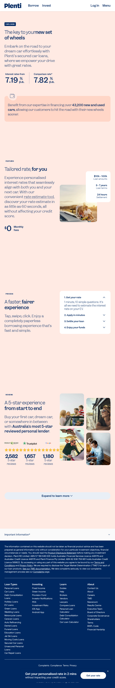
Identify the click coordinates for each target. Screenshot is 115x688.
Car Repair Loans (12, 653)
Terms (90, 622)
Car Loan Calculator (69, 622)
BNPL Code (92, 626)
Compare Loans (67, 605)
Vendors (64, 598)
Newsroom (92, 602)
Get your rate (93, 675)
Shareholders (93, 619)
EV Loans (8, 605)
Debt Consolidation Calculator (69, 617)
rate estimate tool (39, 196)
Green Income (39, 591)
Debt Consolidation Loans (13, 597)
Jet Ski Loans (10, 636)
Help (62, 591)
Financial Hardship (96, 629)
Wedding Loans (11, 612)
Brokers (63, 595)
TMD (89, 598)
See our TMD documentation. (37, 568)
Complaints (38, 571)
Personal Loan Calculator (66, 610)
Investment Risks (40, 605)
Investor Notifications (42, 598)
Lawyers (64, 602)
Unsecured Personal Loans (14, 648)
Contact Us (92, 588)
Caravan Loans (11, 618)
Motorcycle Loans (12, 615)
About (90, 591)
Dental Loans (10, 625)
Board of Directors (96, 612)
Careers (91, 595)
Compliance (56, 665)
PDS (34, 602)
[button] (85, 297)
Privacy (73, 665)
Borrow (33, 5)
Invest (46, 5)
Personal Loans (11, 588)
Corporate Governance (98, 615)
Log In (95, 5)
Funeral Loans (11, 629)
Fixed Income (38, 588)
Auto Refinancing (12, 622)
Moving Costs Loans (14, 639)
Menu (107, 5)
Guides (63, 588)
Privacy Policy (26, 565)
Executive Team (94, 609)
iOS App (36, 609)
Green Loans (10, 608)
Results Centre (94, 605)
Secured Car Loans (13, 643)
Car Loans (9, 591)
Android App (38, 612)
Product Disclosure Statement (62, 552)
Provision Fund (39, 595)
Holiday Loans (11, 601)
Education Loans (12, 632)
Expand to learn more (55, 496)
